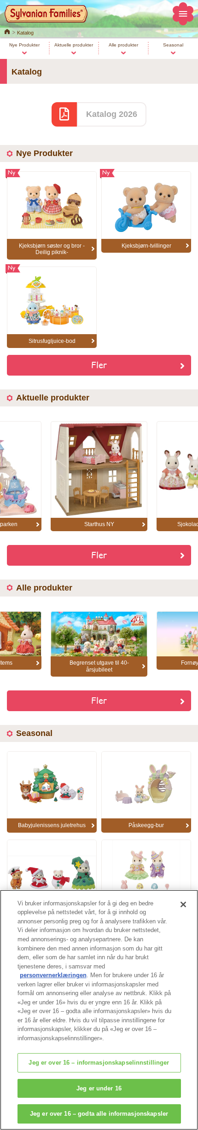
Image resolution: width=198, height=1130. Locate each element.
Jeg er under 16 (99, 1088)
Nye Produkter (24, 44)
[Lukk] (183, 904)
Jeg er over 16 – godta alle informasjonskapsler (99, 1113)
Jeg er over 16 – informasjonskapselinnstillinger (99, 1062)
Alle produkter (123, 44)
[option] (99, 476)
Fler (99, 365)
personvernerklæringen (53, 975)
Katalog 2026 (111, 114)
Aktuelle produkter (73, 44)
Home (7, 31)
